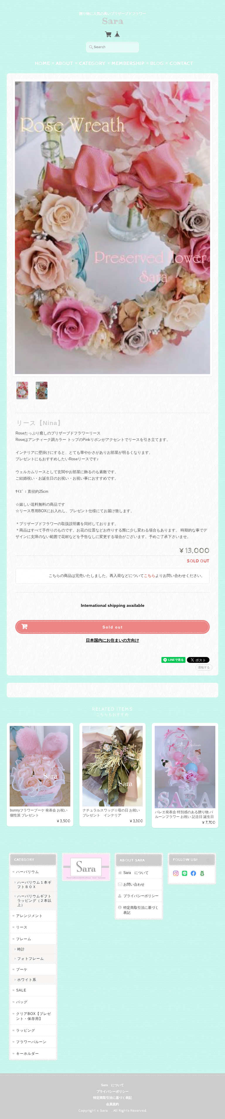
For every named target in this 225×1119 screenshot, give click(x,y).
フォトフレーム (30, 958)
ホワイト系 (26, 980)
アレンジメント (29, 916)
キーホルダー (27, 1053)
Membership (128, 63)
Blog (157, 63)
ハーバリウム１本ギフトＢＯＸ (34, 884)
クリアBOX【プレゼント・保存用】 (33, 1016)
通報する (204, 667)
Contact (181, 63)
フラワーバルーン (31, 1042)
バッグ (22, 1002)
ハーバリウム (27, 872)
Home (42, 63)
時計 (21, 949)
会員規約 (112, 1104)
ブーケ (22, 969)
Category (92, 63)
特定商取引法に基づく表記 (140, 910)
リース (22, 927)
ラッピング (25, 1030)
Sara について (136, 873)
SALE (21, 990)
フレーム (23, 939)
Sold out (113, 627)
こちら (149, 576)
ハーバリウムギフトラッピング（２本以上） (34, 900)
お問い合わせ (133, 884)
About (64, 63)
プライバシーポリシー (140, 896)
